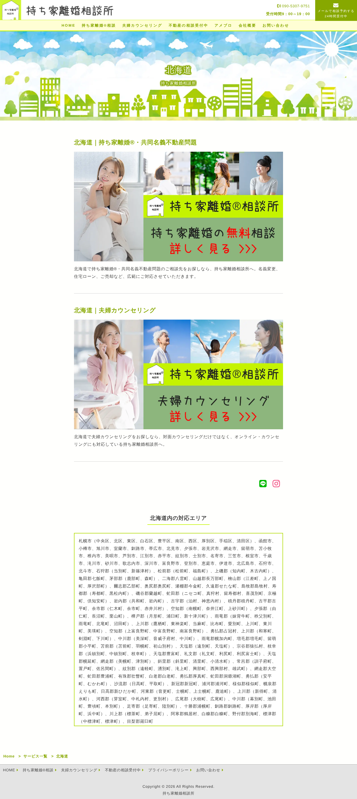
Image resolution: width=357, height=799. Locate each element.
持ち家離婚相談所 (178, 793)
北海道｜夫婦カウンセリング (115, 310)
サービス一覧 (35, 756)
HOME (68, 25)
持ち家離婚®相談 (99, 25)
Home (9, 756)
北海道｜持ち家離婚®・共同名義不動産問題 (135, 142)
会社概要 (247, 25)
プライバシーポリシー (168, 770)
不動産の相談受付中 (188, 25)
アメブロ (224, 25)
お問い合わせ (275, 25)
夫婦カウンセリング (142, 25)
